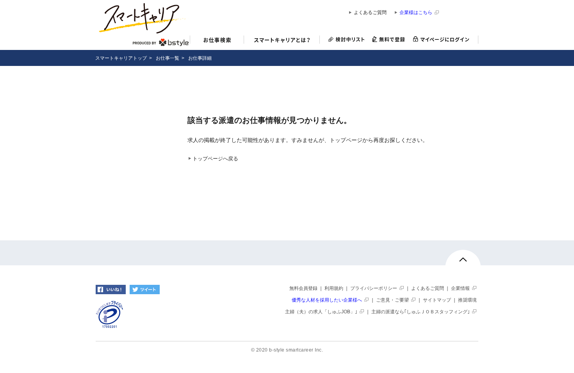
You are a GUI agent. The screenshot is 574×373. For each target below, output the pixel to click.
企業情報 (460, 288)
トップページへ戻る (215, 158)
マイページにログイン (443, 39)
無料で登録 (389, 39)
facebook (111, 289)
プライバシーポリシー (373, 288)
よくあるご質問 (370, 13)
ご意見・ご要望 (392, 300)
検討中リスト (344, 39)
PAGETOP (463, 263)
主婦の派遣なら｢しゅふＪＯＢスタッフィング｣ (420, 311)
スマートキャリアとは (282, 41)
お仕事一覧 (167, 58)
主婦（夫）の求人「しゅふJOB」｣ (321, 311)
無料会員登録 (303, 288)
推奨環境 (467, 300)
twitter (145, 289)
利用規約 (333, 288)
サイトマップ (437, 300)
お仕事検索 (217, 41)
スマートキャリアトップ (121, 58)
